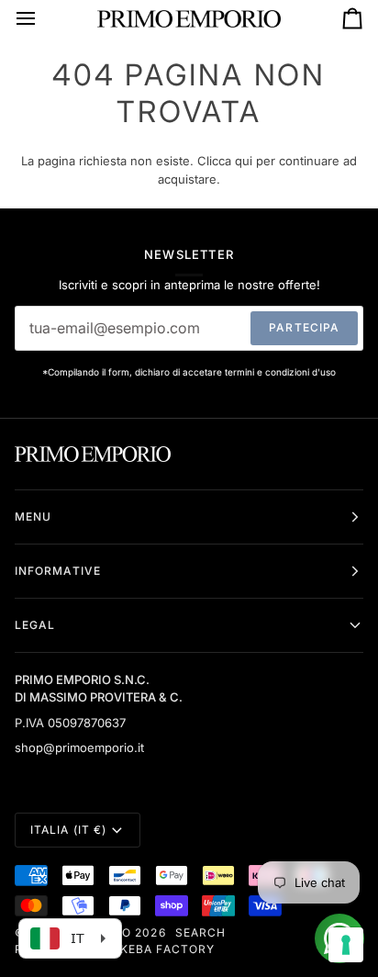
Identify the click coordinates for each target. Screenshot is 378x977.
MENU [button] (33, 516)
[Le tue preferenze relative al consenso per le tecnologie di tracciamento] (345, 944)
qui (243, 160)
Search (200, 932)
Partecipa (304, 327)
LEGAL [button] (35, 625)
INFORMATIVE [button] (58, 571)
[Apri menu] (42, 19)
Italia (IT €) (68, 830)
